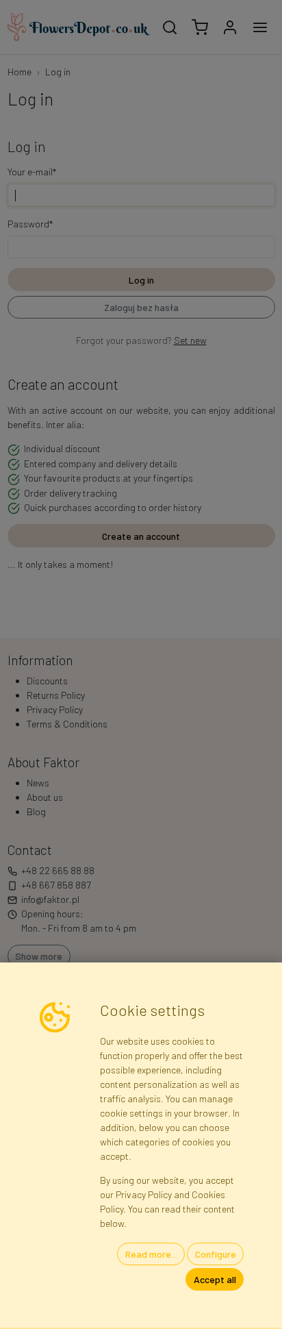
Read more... (151, 1254)
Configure (215, 1254)
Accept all (215, 1279)
